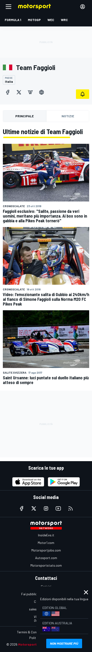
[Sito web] (41, 92)
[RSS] (70, 508)
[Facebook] (7, 92)
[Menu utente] (82, 6)
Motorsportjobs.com (46, 550)
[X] (19, 92)
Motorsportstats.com (46, 565)
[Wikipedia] (30, 92)
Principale (24, 116)
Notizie (68, 116)
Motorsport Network (34, 644)
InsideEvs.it (46, 535)
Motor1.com (46, 543)
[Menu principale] (8, 6)
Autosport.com (46, 558)
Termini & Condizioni (31, 632)
